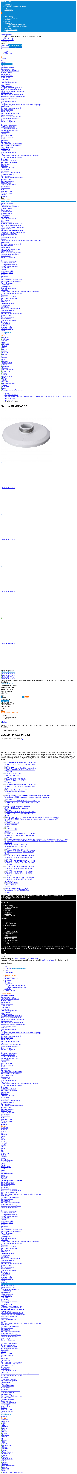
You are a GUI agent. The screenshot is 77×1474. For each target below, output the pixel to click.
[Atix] (3, 342)
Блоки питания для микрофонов (12, 230)
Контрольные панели (8, 262)
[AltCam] (4, 341)
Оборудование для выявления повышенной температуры (21, 240)
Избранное (11, 45)
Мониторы (4, 235)
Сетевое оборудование (9, 218)
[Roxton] (4, 358)
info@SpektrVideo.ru (10, 897)
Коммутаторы (5, 220)
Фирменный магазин (12, 18)
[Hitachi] (4, 349)
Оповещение (9, 938)
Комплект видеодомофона (11, 244)
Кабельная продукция (8, 320)
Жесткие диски (6, 318)
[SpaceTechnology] (7, 369)
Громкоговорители (7, 303)
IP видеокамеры (6, 213)
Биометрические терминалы (11, 281)
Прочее (3, 330)
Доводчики (4, 276)
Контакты (8, 28)
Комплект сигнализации (9, 261)
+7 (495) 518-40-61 (7, 38)
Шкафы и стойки (6, 327)
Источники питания (11, 940)
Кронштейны (5, 324)
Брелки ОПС (5, 268)
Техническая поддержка (16, 25)
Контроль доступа (11, 937)
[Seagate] (4, 361)
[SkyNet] (4, 364)
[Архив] (4, 380)
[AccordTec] (5, 337)
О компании (9, 16)
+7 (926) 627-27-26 (7, 40)
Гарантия (8, 19)
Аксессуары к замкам (8, 296)
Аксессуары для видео (9, 234)
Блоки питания (6, 312)
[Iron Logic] (5, 352)
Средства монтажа (11, 395)
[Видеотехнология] (8, 383)
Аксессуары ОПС (7, 271)
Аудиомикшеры (6, 229)
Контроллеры (5, 285)
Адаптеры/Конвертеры (9, 298)
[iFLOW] (4, 351)
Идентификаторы (7, 283)
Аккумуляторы (6, 315)
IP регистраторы (6, 208)
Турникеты (4, 290)
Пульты (3, 239)
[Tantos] (4, 373)
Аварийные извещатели (9, 266)
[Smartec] (4, 368)
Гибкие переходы (7, 329)
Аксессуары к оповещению (10, 308)
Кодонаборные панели (9, 288)
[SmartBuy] (5, 366)
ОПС (6, 935)
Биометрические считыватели (11, 279)
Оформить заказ (10, 925)
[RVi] (3, 359)
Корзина (7, 922)
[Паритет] (4, 388)
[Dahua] (4, 346)
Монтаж (7, 21)
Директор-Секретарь (8, 257)
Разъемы (4, 325)
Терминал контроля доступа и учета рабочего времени (20, 291)
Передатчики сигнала (8, 237)
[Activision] (5, 339)
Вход (6, 8)
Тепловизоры (5, 215)
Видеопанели (5, 247)
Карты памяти (6, 322)
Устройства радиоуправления (11, 293)
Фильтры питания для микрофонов (13, 232)
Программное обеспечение (17, 26)
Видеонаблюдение (11, 932)
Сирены (3, 269)
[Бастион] (4, 381)
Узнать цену (5, 701)
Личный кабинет (10, 923)
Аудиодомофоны (7, 251)
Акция (4, 334)
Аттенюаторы (5, 305)
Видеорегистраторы (8, 205)
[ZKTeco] (4, 378)
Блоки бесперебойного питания (12, 313)
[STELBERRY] (6, 371)
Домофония (9, 933)
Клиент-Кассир (6, 256)
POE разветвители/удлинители (11, 223)
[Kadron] (4, 354)
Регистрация (9, 10)
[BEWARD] (5, 344)
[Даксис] (4, 385)
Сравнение (11, 47)
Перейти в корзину (11, 712)
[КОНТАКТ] (5, 386)
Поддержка (8, 23)
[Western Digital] (6, 376)
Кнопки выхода (6, 286)
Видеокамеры (6, 210)
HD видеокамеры (7, 212)
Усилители (4, 301)
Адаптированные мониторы (10, 249)
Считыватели (5, 278)
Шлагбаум (4, 295)
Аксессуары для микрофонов (11, 225)
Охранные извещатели (9, 264)
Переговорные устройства (10, 254)
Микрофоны (5, 217)
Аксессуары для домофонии (11, 252)
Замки (3, 274)
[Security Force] (6, 363)
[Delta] (3, 347)
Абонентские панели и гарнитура (12, 227)
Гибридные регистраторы (10, 206)
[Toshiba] (4, 374)
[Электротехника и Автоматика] (12, 390)
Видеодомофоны (7, 245)
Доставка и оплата (11, 30)
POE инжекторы (6, 222)
